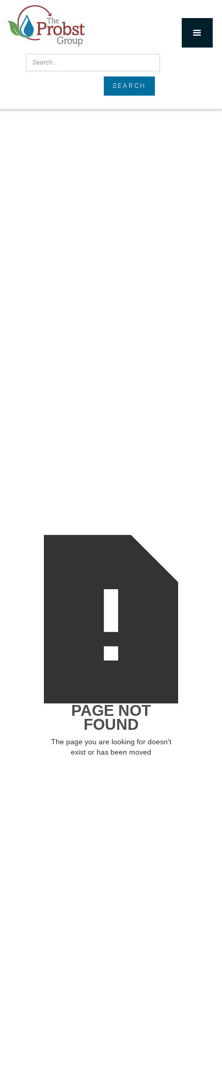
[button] (197, 33)
